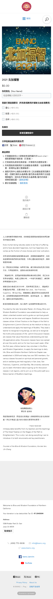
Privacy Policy (21, 582)
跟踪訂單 (26, 209)
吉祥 (12, 119)
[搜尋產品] (47, 19)
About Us (33, 582)
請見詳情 (24, 180)
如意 (12, 113)
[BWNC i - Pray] (26, 6)
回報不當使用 (34, 587)
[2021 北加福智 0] (26, 50)
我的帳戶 (26, 200)
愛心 (12, 108)
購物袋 (26, 217)
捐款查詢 (24, 183)
